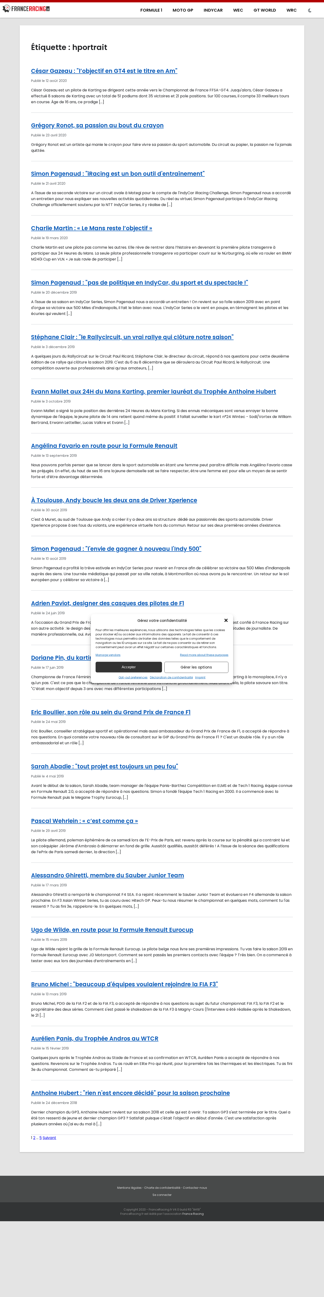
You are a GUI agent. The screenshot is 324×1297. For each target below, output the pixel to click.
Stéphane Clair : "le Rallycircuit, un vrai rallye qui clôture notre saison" (132, 337)
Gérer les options (196, 667)
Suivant (49, 1137)
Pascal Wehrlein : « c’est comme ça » (84, 821)
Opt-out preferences (133, 677)
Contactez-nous (195, 1188)
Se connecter (162, 1195)
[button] (226, 620)
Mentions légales (129, 1188)
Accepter (129, 667)
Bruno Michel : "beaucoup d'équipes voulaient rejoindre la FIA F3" (124, 984)
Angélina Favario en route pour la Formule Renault (104, 446)
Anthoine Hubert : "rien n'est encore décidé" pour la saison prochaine (130, 1093)
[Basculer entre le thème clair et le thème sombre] (309, 11)
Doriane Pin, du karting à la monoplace (88, 658)
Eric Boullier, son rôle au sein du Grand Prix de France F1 (110, 712)
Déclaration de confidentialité (171, 677)
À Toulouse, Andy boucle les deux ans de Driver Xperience (114, 500)
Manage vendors (108, 655)
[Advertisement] (162, 1261)
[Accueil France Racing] (26, 9)
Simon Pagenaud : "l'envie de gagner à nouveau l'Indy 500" (116, 549)
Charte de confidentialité (162, 1188)
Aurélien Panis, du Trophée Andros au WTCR (94, 1038)
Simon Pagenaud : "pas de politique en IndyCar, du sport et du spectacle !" (139, 283)
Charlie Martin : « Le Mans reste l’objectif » (91, 228)
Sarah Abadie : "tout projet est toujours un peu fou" (104, 766)
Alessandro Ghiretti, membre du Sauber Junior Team (107, 875)
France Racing (193, 1214)
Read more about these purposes (204, 655)
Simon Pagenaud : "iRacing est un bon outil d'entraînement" (118, 174)
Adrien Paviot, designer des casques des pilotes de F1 (107, 603)
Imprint (200, 677)
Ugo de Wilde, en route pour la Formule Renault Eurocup (112, 930)
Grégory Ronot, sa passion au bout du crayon (97, 125)
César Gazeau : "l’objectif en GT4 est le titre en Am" (104, 71)
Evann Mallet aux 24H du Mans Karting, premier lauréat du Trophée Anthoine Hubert (153, 391)
